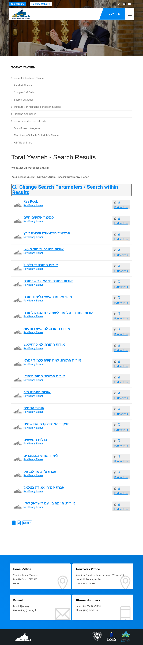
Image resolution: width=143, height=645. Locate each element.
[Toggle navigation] (130, 14)
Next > (27, 522)
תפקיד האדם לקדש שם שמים (47, 424)
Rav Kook (31, 202)
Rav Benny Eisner (33, 205)
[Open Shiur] (119, 202)
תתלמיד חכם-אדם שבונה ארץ (47, 233)
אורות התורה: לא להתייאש (44, 344)
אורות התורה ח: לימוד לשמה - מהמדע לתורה (59, 313)
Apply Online (17, 4)
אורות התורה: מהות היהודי (44, 376)
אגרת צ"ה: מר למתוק (40, 472)
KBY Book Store (23, 142)
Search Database (23, 99)
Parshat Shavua (23, 85)
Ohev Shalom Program (27, 128)
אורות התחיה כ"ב (37, 392)
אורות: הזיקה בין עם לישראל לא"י (49, 503)
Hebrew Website (40, 4)
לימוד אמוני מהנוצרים (41, 456)
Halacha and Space (25, 114)
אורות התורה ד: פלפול (41, 265)
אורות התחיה (34, 408)
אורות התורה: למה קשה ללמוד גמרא (52, 360)
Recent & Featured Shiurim (29, 78)
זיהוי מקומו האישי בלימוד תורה (48, 297)
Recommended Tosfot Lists (30, 121)
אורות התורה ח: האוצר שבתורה (48, 281)
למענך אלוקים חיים (39, 217)
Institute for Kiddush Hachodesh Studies (37, 106)
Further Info (121, 207)
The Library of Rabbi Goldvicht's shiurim (36, 135)
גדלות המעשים (35, 440)
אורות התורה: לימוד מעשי (44, 249)
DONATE (114, 13)
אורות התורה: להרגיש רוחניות (47, 329)
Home (69, 40)
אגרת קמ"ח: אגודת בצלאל (44, 487)
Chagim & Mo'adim (24, 92)
